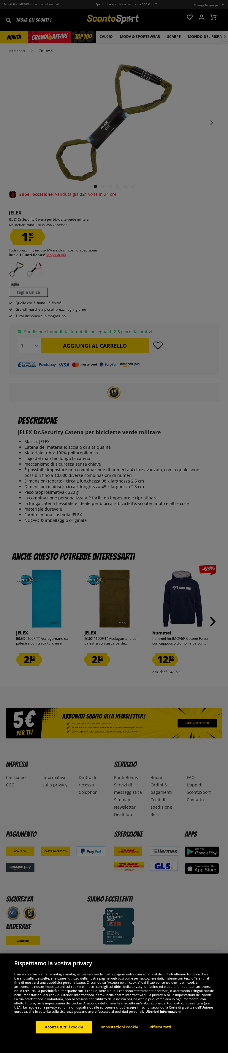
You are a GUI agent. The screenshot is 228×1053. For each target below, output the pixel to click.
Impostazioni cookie (119, 1027)
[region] (114, 1003)
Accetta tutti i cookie (64, 1027)
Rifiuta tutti (161, 1027)
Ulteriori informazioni (162, 1011)
